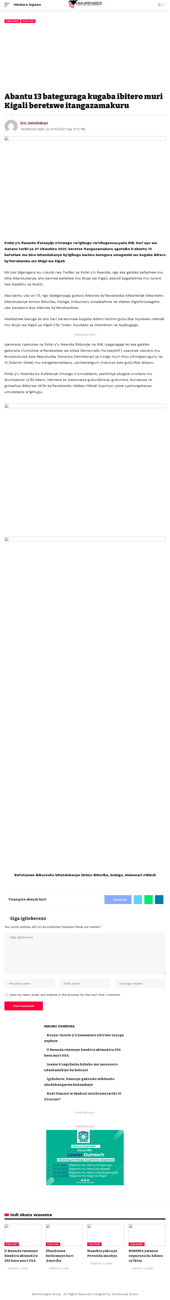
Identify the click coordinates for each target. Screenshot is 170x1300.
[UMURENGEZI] (85, 4)
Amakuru (12, 21)
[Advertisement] (85, 58)
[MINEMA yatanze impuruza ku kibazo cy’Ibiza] (147, 1235)
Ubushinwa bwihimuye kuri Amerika (59, 1256)
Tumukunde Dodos (124, 1294)
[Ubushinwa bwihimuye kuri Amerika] (64, 1235)
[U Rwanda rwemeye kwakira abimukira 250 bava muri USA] (22, 1235)
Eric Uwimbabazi (34, 123)
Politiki (28, 21)
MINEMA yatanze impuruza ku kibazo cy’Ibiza (146, 1256)
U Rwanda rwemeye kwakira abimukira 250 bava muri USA (21, 1256)
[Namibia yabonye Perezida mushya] (105, 1235)
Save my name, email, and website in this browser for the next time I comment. (65, 994)
